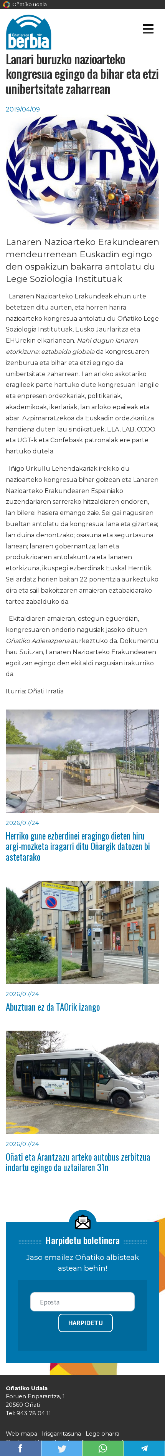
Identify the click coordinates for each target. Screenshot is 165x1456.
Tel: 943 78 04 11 (28, 1413)
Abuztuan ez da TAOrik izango (53, 1006)
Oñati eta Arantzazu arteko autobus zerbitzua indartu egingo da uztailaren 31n (78, 1162)
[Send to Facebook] (20, 1447)
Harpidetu (85, 1322)
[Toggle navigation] (148, 30)
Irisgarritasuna (61, 1433)
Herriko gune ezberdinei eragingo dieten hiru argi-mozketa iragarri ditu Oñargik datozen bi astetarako (78, 846)
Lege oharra (102, 1433)
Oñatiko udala (29, 4)
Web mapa (21, 1433)
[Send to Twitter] (61, 1447)
